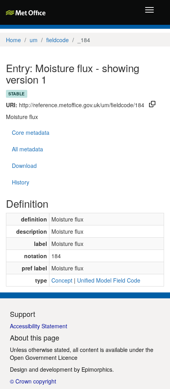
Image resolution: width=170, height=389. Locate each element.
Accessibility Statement (38, 326)
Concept (61, 280)
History (20, 182)
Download (24, 165)
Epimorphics (96, 369)
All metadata (27, 149)
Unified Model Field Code (108, 280)
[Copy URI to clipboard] (152, 105)
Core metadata (30, 132)
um (34, 40)
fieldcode (57, 40)
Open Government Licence (43, 357)
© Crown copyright (33, 381)
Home (13, 40)
